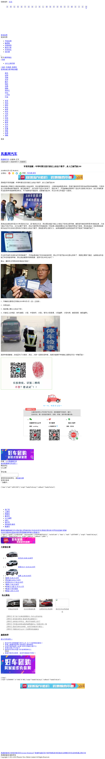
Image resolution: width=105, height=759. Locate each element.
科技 (6, 118)
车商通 (8, 67)
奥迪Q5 (8, 589)
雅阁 (2, 530)
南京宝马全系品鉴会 (62, 610)
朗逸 (7, 591)
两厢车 (7, 514)
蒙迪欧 (9, 530)
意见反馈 (72, 753)
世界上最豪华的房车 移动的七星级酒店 (19, 644)
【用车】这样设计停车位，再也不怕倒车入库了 (23, 621)
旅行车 (7, 522)
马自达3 (4, 532)
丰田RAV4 (9, 582)
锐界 (19, 576)
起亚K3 (20, 530)
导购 (6, 77)
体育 (6, 109)
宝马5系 (40, 530)
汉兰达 (20, 558)
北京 (10, 2)
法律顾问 (65, 753)
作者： (3, 461)
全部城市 (86, 7)
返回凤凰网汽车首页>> (9, 463)
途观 (7, 578)
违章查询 (8, 45)
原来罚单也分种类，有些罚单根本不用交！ (20, 653)
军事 (6, 129)
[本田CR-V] (12, 567)
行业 (6, 97)
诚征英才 (43, 753)
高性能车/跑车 (10, 524)
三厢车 (7, 512)
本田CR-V (21, 567)
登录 (2, 69)
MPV (7, 520)
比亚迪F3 (60, 530)
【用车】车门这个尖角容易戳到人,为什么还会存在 (24, 616)
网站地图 (14, 69)
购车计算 (8, 47)
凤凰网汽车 (9, 154)
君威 (5, 530)
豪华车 (7, 516)
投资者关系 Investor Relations (23, 753)
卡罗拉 (54, 530)
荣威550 (36, 532)
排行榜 (7, 52)
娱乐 (6, 107)
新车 (6, 73)
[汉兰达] (12, 558)
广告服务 (36, 753)
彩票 (6, 133)
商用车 (14, 67)
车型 (6, 79)
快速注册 (7, 69)
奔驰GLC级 (10, 586)
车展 (3, 59)
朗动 (8, 532)
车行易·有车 (31, 173)
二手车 (7, 95)
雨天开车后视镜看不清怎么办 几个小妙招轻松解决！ (24, 643)
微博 (6, 57)
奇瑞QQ (31, 532)
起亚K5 (29, 530)
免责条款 (58, 753)
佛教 (6, 135)
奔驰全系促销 (13, 609)
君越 (65, 530)
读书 (6, 120)
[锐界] (12, 576)
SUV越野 (8, 518)
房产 (6, 116)
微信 (9, 57)
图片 (6, 82)
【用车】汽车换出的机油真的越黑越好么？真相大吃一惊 (26, 624)
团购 (6, 88)
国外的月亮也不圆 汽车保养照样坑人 (18, 649)
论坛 (6, 92)
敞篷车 (7, 526)
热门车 (7, 509)
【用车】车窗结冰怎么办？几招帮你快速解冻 (22, 629)
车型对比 (8, 49)
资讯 (6, 103)
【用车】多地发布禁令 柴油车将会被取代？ (22, 619)
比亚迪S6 (13, 532)
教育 (6, 122)
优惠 (6, 86)
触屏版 (7, 43)
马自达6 (35, 530)
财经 (6, 105)
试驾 (6, 75)
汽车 (6, 114)
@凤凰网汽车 (12, 461)
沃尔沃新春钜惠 (29, 609)
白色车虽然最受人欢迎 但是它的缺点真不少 (21, 646)
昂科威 (8, 580)
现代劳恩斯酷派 (22, 532)
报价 (6, 84)
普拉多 (49, 530)
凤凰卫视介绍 (81, 753)
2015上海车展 (10, 63)
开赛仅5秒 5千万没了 (12, 648)
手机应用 (8, 41)
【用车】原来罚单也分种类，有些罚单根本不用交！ (25, 627)
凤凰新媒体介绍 (6, 753)
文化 (6, 124)
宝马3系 (15, 530)
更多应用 (4, 35)
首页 (6, 101)
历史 (6, 126)
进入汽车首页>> (7, 639)
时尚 (6, 111)
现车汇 (7, 90)
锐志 (45, 530)
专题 (3, 67)
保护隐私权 (51, 753)
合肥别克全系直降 (45, 609)
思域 (25, 530)
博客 (6, 131)
